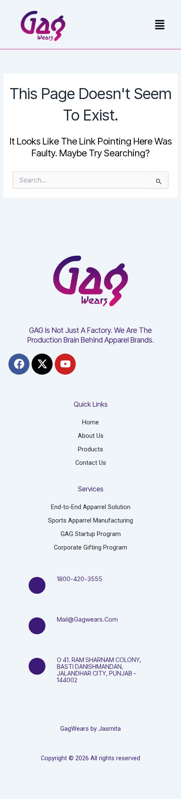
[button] (160, 25)
